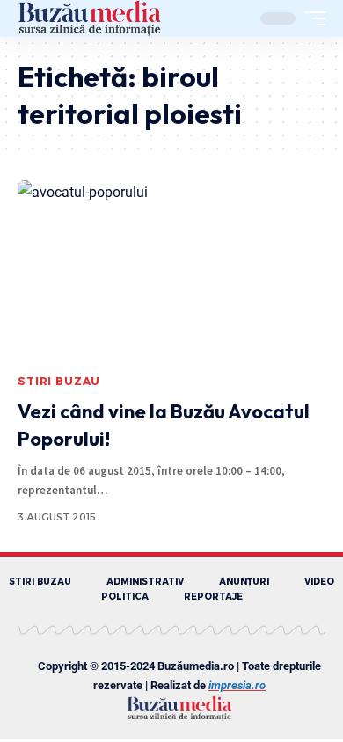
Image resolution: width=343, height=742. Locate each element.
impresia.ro (237, 685)
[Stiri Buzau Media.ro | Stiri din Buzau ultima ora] (90, 18)
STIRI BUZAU (59, 381)
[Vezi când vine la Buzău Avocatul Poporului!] (171, 272)
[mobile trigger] (310, 18)
